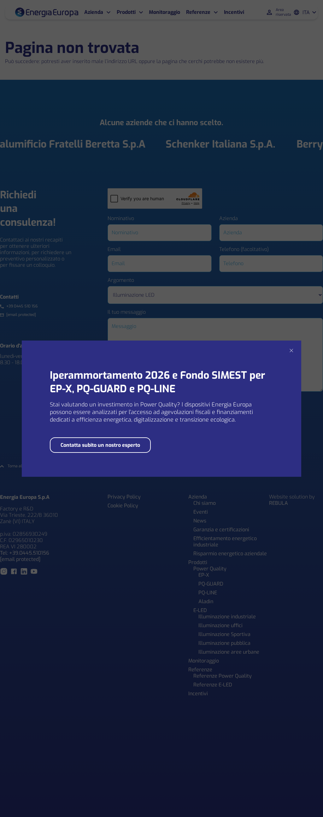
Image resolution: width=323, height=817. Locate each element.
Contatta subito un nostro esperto (100, 445)
